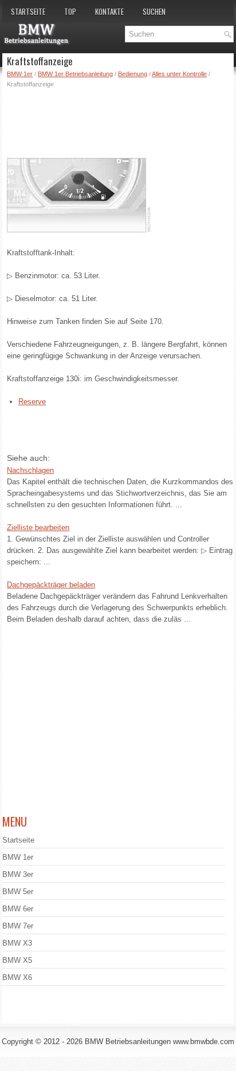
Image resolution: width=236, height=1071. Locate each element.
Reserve (32, 401)
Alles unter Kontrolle (179, 73)
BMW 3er (17, 874)
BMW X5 (17, 960)
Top (70, 11)
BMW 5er (17, 891)
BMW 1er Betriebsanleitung (75, 73)
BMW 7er (17, 926)
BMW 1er (20, 73)
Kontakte (109, 11)
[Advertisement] (120, 121)
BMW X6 (17, 977)
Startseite (28, 11)
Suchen (154, 11)
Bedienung (132, 73)
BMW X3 (17, 943)
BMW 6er (17, 908)
